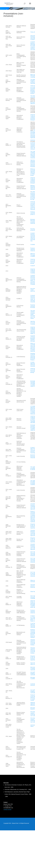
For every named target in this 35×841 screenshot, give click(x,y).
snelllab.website (7, 809)
